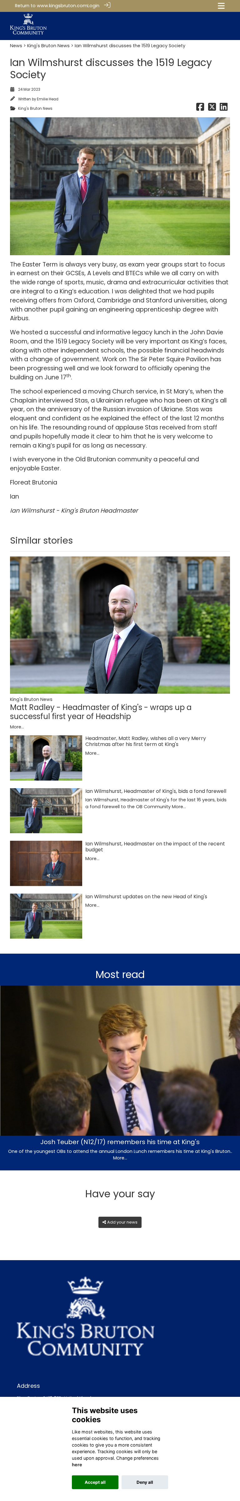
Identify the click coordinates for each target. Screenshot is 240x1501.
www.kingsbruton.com (62, 6)
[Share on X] (212, 108)
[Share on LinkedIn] (224, 108)
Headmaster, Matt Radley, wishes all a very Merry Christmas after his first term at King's (145, 741)
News (16, 46)
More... (17, 727)
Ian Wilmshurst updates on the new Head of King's (146, 896)
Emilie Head (47, 99)
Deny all (145, 1482)
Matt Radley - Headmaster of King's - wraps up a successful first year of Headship (101, 712)
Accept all (95, 1482)
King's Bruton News (48, 46)
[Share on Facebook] (200, 108)
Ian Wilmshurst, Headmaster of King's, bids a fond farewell (155, 791)
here (77, 1464)
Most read (120, 974)
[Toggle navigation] (221, 5)
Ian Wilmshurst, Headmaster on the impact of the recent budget (155, 846)
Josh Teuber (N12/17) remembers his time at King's (120, 1142)
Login (93, 6)
